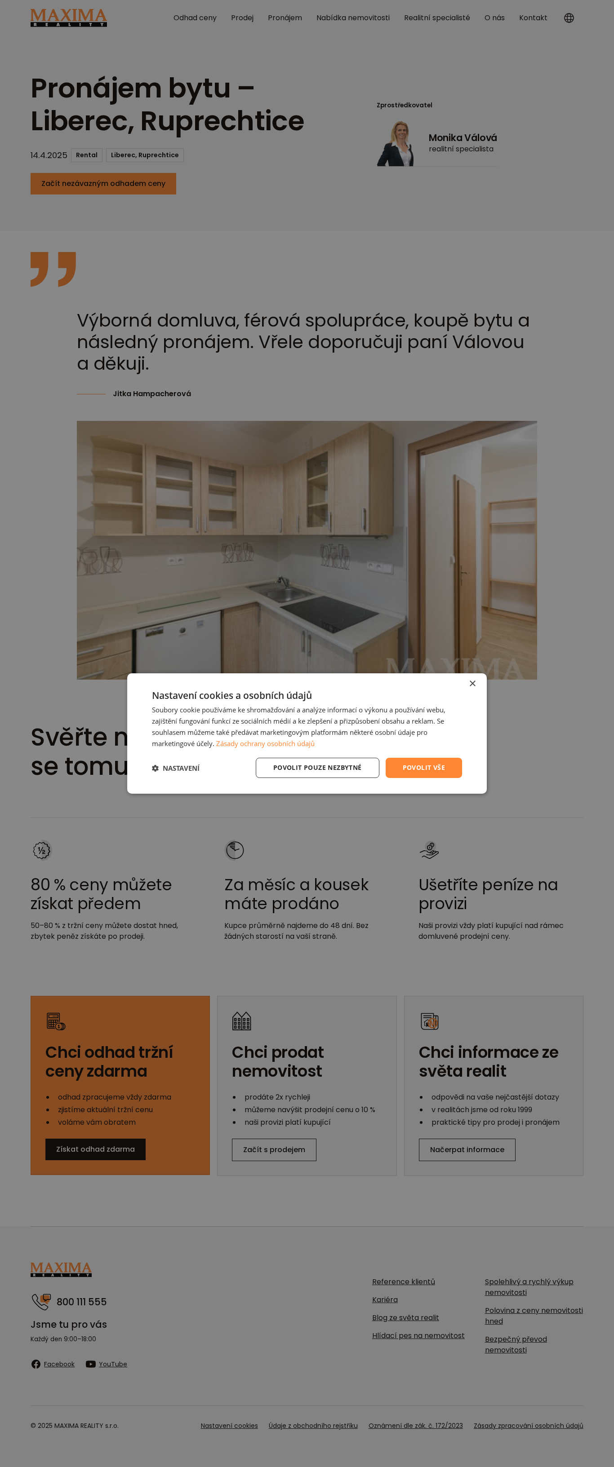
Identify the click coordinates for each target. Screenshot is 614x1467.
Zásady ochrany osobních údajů (265, 743)
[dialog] (307, 733)
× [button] (472, 683)
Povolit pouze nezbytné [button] (317, 767)
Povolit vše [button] (424, 767)
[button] (176, 768)
